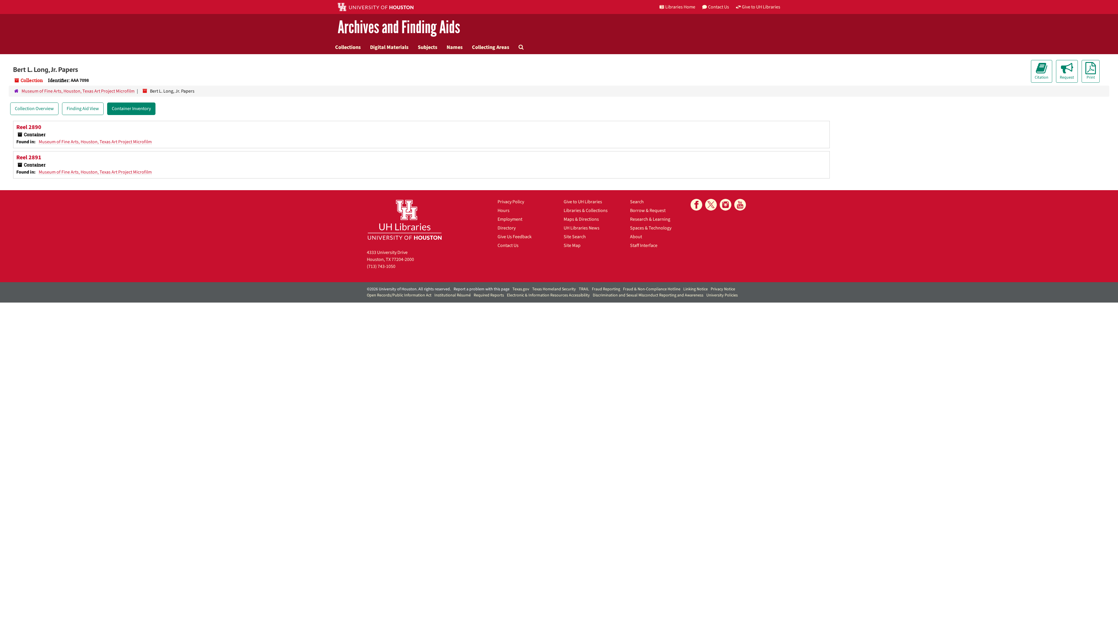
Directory (507, 228)
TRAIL (584, 289)
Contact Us (508, 245)
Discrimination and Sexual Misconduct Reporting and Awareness (648, 295)
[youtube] (740, 205)
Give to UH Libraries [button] (761, 7)
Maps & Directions (581, 219)
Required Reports (489, 295)
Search (637, 202)
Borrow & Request (648, 210)
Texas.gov (520, 289)
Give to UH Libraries (583, 202)
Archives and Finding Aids (399, 27)
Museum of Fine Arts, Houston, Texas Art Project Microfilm (78, 91)
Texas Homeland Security (554, 289)
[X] (711, 205)
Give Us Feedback (515, 237)
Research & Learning (650, 219)
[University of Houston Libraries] (405, 219)
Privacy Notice (723, 289)
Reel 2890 (28, 127)
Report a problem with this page (482, 289)
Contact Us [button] (718, 7)
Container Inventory (131, 108)
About (636, 237)
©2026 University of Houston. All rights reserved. (409, 289)
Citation (1041, 77)
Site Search (575, 237)
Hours (504, 210)
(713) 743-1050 (381, 266)
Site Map (572, 245)
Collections (348, 47)
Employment (510, 219)
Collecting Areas (490, 47)
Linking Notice (695, 289)
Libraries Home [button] (680, 7)
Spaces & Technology (650, 228)
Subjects (427, 47)
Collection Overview (34, 108)
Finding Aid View (83, 108)
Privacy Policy (511, 202)
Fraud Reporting (606, 289)
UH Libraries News (581, 228)
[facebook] (696, 205)
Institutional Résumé (452, 295)
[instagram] (725, 205)
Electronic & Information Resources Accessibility (548, 295)
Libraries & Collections (586, 210)
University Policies (722, 295)
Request (1067, 77)
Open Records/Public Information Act (399, 295)
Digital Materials (389, 47)
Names (455, 47)
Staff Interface (643, 245)
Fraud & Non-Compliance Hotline (651, 289)
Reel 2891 (28, 157)
